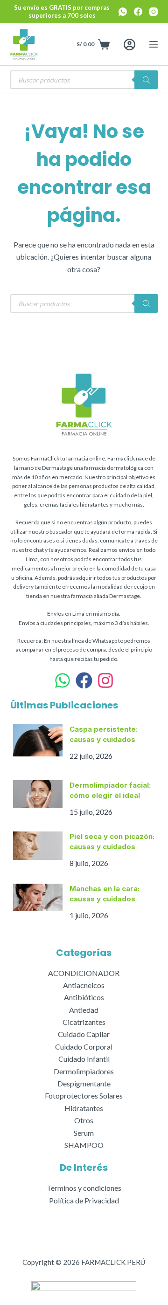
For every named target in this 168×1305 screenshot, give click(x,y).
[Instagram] (153, 11)
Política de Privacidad (84, 1200)
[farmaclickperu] (105, 680)
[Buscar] (146, 79)
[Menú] (153, 44)
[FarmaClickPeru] (84, 680)
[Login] (129, 44)
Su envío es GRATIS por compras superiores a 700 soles (62, 11)
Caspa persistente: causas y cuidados (104, 734)
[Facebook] (138, 11)
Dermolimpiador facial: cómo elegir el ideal (110, 790)
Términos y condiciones (84, 1187)
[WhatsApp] (123, 11)
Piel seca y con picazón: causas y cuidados (112, 842)
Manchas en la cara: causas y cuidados (105, 894)
